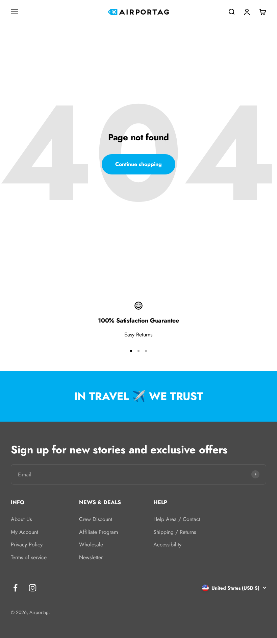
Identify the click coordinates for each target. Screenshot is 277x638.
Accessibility (167, 544)
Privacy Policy (27, 544)
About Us (21, 519)
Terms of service (29, 557)
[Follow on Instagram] (32, 587)
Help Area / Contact (176, 519)
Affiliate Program (98, 532)
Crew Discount (95, 519)
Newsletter (91, 557)
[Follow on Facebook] (15, 587)
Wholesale (91, 544)
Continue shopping (138, 164)
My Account (24, 532)
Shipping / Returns (174, 532)
